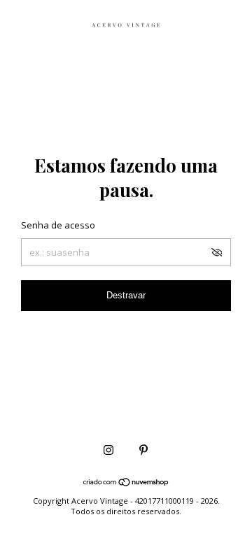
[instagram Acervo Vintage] (108, 450)
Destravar (126, 295)
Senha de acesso (58, 225)
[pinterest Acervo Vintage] (143, 450)
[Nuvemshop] (126, 483)
